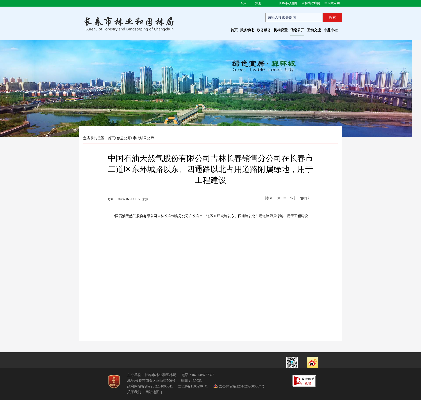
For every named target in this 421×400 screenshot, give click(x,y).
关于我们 (134, 392)
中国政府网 (332, 3)
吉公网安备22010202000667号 (241, 386)
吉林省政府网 (311, 3)
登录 (244, 3)
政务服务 (264, 30)
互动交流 (314, 30)
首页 (234, 30)
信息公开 (297, 30)
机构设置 (281, 30)
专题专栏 (331, 30)
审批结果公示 (143, 138)
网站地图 (152, 392)
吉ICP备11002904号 (193, 386)
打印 (307, 198)
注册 (258, 3)
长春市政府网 (288, 3)
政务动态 (247, 30)
